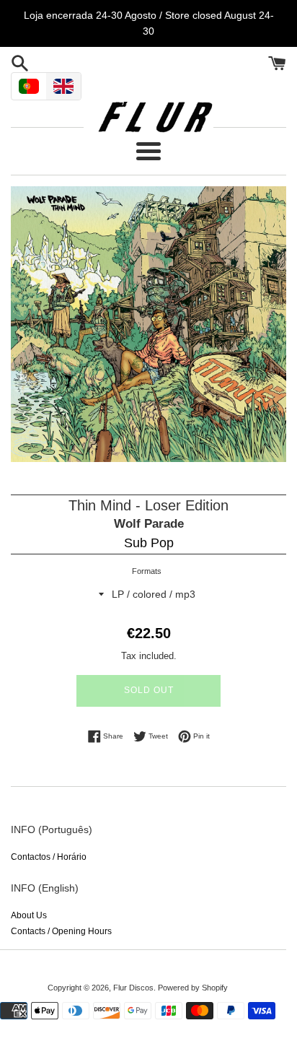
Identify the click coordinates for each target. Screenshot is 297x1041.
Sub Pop (149, 543)
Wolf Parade (149, 524)
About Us (29, 915)
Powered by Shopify (193, 987)
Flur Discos (133, 987)
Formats (146, 571)
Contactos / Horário (49, 857)
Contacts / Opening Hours (61, 931)
